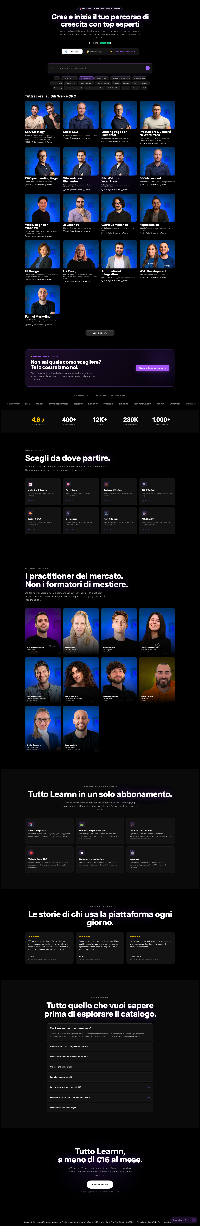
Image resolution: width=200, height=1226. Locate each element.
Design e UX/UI (102, 78)
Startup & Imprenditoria (95, 88)
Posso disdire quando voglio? (64, 1107)
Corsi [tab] (71, 51)
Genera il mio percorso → (152, 368)
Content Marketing (141, 83)
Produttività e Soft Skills (121, 78)
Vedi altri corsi (100, 333)
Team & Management (74, 88)
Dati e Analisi (57, 83)
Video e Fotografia (69, 78)
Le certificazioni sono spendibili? (65, 1087)
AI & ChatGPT (113, 88)
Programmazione (103, 83)
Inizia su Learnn (100, 1184)
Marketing (58, 88)
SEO (144, 88)
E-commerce (70, 83)
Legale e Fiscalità (86, 83)
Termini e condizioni (165, 1222)
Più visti (116, 83)
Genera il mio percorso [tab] (122, 51)
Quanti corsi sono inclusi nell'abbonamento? (70, 1028)
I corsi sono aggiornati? (61, 1077)
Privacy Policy (141, 1222)
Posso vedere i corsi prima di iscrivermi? (69, 1056)
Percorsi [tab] (94, 51)
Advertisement (139, 78)
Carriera (135, 88)
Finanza (125, 88)
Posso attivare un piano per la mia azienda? (70, 1097)
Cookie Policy (152, 1222)
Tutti (56, 78)
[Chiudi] (194, 1186)
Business (126, 83)
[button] (179, 1190)
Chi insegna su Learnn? (61, 1067)
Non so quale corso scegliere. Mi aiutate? (69, 1046)
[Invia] (194, 1220)
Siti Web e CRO (86, 78)
